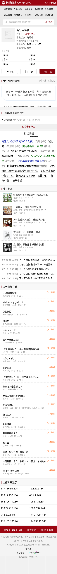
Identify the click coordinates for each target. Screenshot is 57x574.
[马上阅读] (51, 292)
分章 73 (32, 59)
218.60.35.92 (8, 514)
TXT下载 (10, 71)
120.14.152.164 (9, 495)
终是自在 (7, 367)
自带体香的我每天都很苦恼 (27, 166)
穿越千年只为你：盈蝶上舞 (15, 451)
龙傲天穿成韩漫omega (14, 395)
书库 (13, 529)
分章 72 (5, 63)
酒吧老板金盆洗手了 (12, 339)
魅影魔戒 (7, 423)
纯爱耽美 (18, 15)
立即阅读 (47, 71)
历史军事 (49, 8)
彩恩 (29, 44)
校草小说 (17, 180)
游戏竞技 (29, 15)
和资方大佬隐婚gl (12, 386)
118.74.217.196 (9, 508)
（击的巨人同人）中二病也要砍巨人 (21, 377)
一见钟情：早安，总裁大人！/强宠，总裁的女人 (25, 461)
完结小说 (39, 15)
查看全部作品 (28, 126)
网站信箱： (21, 552)
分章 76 (5, 54)
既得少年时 (8, 405)
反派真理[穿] (10, 292)
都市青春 (8, 15)
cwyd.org (24, 2)
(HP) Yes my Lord (11, 470)
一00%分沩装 (29, 33)
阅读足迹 (49, 15)
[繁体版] (28, 548)
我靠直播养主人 (10, 433)
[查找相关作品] (47, 80)
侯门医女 (7, 414)
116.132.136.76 (9, 521)
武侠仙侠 (29, 8)
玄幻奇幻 (39, 8)
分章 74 (5, 59)
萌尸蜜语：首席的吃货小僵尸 (28, 151)
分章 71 (32, 63)
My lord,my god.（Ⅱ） (14, 302)
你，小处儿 (9, 358)
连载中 (30, 37)
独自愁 (6, 320)
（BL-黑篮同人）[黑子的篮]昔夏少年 (21, 349)
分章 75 (32, 54)
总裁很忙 (7, 311)
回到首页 (8, 8)
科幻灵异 (18, 8)
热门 (21, 529)
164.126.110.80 (9, 501)
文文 (34, 44)
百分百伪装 (25, 95)
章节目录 (28, 71)
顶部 (51, 529)
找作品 (53, 2)
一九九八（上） (10, 330)
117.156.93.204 (9, 488)
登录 (46, 2)
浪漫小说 (42, 175)
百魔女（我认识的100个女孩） (24, 141)
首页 (6, 529)
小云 (39, 44)
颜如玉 (6, 442)
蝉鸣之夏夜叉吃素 (25, 175)
